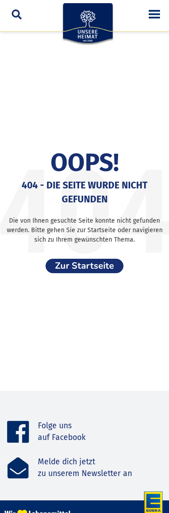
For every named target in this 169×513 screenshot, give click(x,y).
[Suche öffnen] (17, 14)
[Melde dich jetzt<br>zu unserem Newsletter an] (18, 467)
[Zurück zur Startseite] (88, 28)
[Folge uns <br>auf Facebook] (18, 431)
